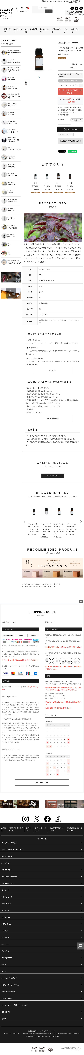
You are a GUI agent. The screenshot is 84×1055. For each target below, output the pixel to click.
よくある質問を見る (53, 418)
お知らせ (66, 30)
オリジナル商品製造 (31, 30)
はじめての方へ (18, 30)
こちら (25, 645)
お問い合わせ (75, 30)
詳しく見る (52, 370)
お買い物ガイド (56, 30)
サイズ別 (52, 584)
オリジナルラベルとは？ (70, 81)
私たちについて (44, 30)
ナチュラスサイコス (28, 584)
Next (81, 521)
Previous (24, 522)
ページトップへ (81, 601)
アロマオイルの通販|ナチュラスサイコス (71, 1048)
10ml (58, 584)
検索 (48, 11)
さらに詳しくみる (42, 782)
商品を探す (7, 30)
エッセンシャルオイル (42, 584)
